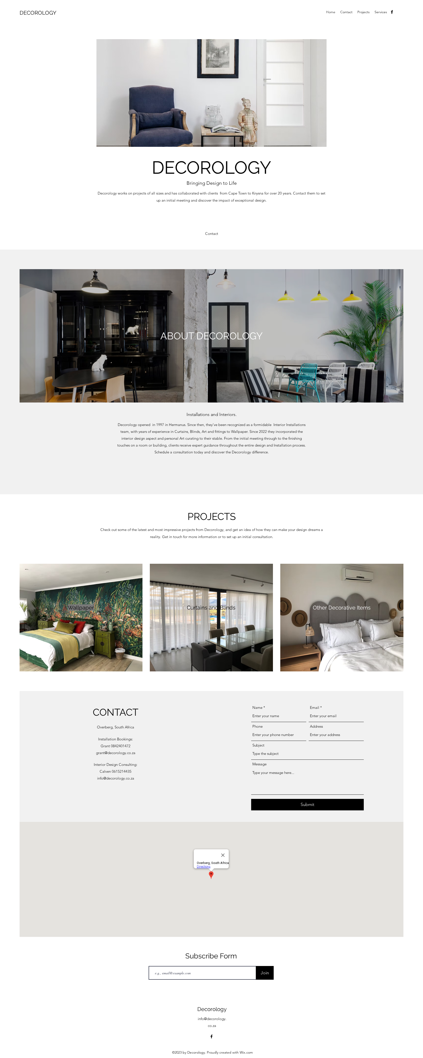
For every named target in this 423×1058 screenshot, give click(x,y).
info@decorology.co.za (115, 778)
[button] (211, 233)
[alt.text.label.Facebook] (391, 12)
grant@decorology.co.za (115, 752)
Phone (257, 726)
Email (314, 707)
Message (259, 764)
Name (257, 707)
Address (316, 726)
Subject (258, 745)
